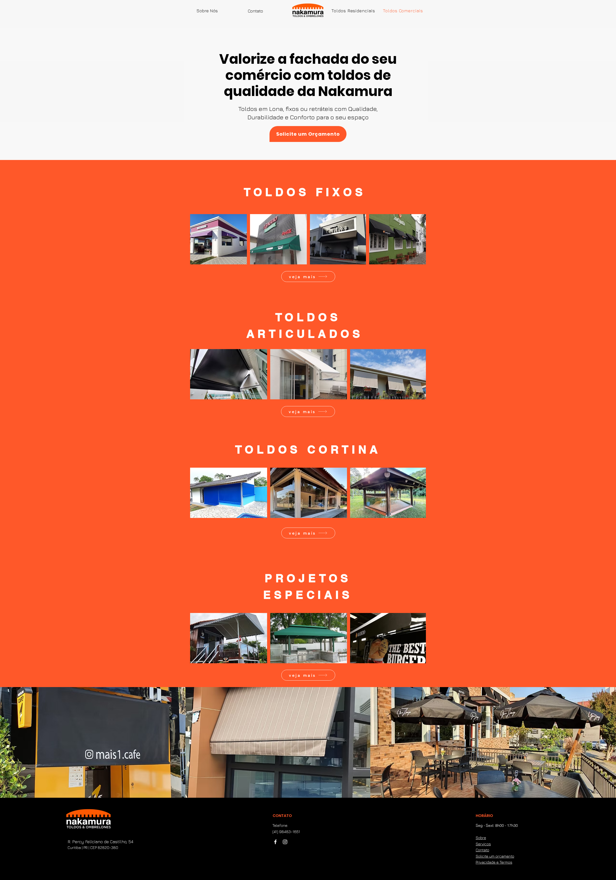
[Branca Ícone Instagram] (285, 842)
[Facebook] (275, 842)
